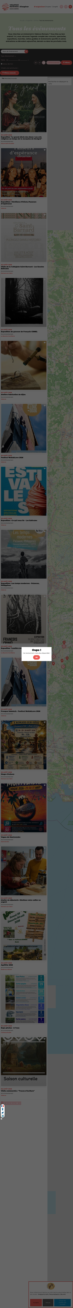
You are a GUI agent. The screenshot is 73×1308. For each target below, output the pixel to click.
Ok (36, 657)
